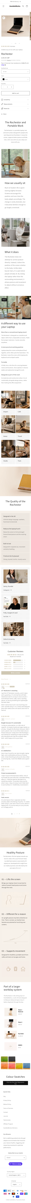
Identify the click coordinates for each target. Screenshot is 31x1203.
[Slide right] (19, 43)
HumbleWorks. (12, 1199)
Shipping (9, 60)
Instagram (6, 590)
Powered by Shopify (20, 1199)
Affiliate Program (8, 1124)
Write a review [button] (15, 673)
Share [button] (4, 114)
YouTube (5, 616)
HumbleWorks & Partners (10, 1128)
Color (2, 76)
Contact (5, 1112)
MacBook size (4, 68)
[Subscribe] (24, 1158)
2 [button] (14, 814)
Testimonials (7, 1120)
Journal (5, 1116)
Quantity (3, 83)
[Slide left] (12, 43)
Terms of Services (8, 1108)
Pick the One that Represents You (15, 1083)
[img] (5, 684)
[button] (3, 6)
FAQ (4, 1096)
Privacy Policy (7, 1100)
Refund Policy (7, 1104)
